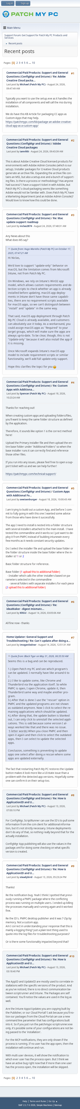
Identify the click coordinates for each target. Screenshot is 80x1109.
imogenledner (28, 644)
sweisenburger (28, 499)
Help (25, 1101)
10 (33, 63)
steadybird (26, 877)
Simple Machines (44, 1105)
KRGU (23, 613)
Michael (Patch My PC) (32, 84)
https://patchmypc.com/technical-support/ (31, 474)
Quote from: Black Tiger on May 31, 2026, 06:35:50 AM (39, 656)
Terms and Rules (38, 1101)
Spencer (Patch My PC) (33, 393)
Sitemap (58, 1105)
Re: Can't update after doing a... (50, 641)
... (30, 63)
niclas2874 (26, 226)
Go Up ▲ (53, 1101)
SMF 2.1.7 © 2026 (26, 1105)
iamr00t (24, 151)
